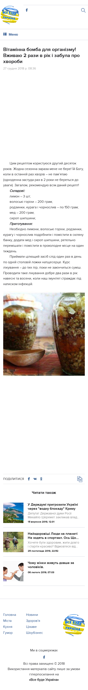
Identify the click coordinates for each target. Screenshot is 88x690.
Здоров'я (33, 621)
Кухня (7, 627)
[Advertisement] (44, 116)
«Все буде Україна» (44, 680)
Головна (9, 615)
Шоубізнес (34, 633)
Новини (32, 615)
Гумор (8, 633)
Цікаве (31, 627)
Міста (7, 621)
